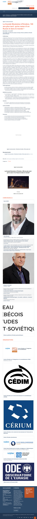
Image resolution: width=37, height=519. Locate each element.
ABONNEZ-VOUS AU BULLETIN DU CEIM (29, 491)
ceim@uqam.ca (5, 504)
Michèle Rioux (17, 250)
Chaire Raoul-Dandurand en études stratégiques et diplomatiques (18, 448)
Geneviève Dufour (22, 249)
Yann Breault (10, 32)
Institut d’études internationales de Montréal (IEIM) (15, 459)
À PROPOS (16, 488)
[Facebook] (26, 6)
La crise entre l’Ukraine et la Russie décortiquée (13, 290)
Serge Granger (28, 249)
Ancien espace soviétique (11, 158)
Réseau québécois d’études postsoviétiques (13, 335)
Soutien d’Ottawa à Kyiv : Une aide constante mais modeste (16, 240)
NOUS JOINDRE (7, 488)
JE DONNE (32, 8)
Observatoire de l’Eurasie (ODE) (11, 482)
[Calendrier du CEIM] (32, 6)
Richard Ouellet (6, 250)
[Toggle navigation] (4, 11)
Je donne (16, 510)
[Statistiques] (30, 517)
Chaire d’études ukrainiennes (10, 437)
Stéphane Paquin (12, 250)
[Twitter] (27, 6)
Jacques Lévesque (17, 32)
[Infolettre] (33, 6)
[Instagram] (30, 6)
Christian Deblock (11, 249)
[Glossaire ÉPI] (28, 517)
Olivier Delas (17, 249)
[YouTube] (29, 6)
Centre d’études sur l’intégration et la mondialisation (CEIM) (17, 359)
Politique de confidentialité (30, 514)
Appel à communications (8, 21)
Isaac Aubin (5, 32)
